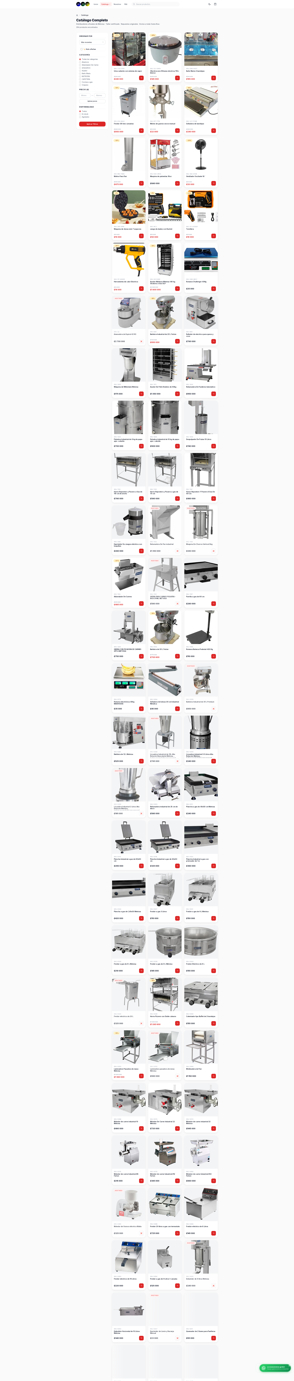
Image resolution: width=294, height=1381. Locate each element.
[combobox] (155, 4)
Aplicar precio (92, 101)
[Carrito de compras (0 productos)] (215, 4)
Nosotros (117, 4)
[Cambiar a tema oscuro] (209, 4)
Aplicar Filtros (92, 124)
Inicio (96, 4)
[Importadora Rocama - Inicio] (83, 4)
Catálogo (105, 4)
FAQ (125, 4)
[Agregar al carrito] (141, 78)
